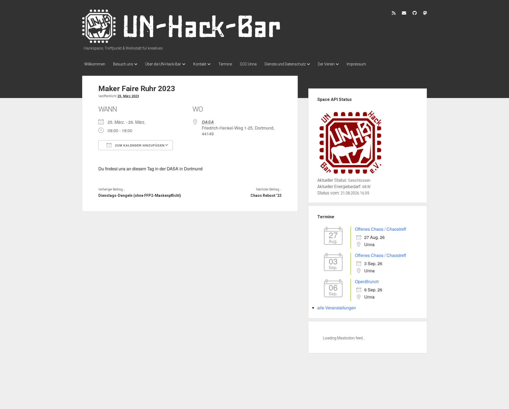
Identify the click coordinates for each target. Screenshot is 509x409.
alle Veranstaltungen (336, 308)
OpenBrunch (367, 281)
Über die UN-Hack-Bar (163, 64)
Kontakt (199, 64)
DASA (208, 122)
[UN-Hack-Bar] (181, 41)
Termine (225, 64)
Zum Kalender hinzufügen (139, 145)
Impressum (356, 64)
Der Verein (326, 64)
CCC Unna (248, 64)
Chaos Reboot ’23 (266, 195)
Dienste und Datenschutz (285, 64)
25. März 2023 (128, 96)
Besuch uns (123, 64)
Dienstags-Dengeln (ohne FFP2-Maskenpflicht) (139, 195)
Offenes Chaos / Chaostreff (380, 229)
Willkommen (94, 64)
